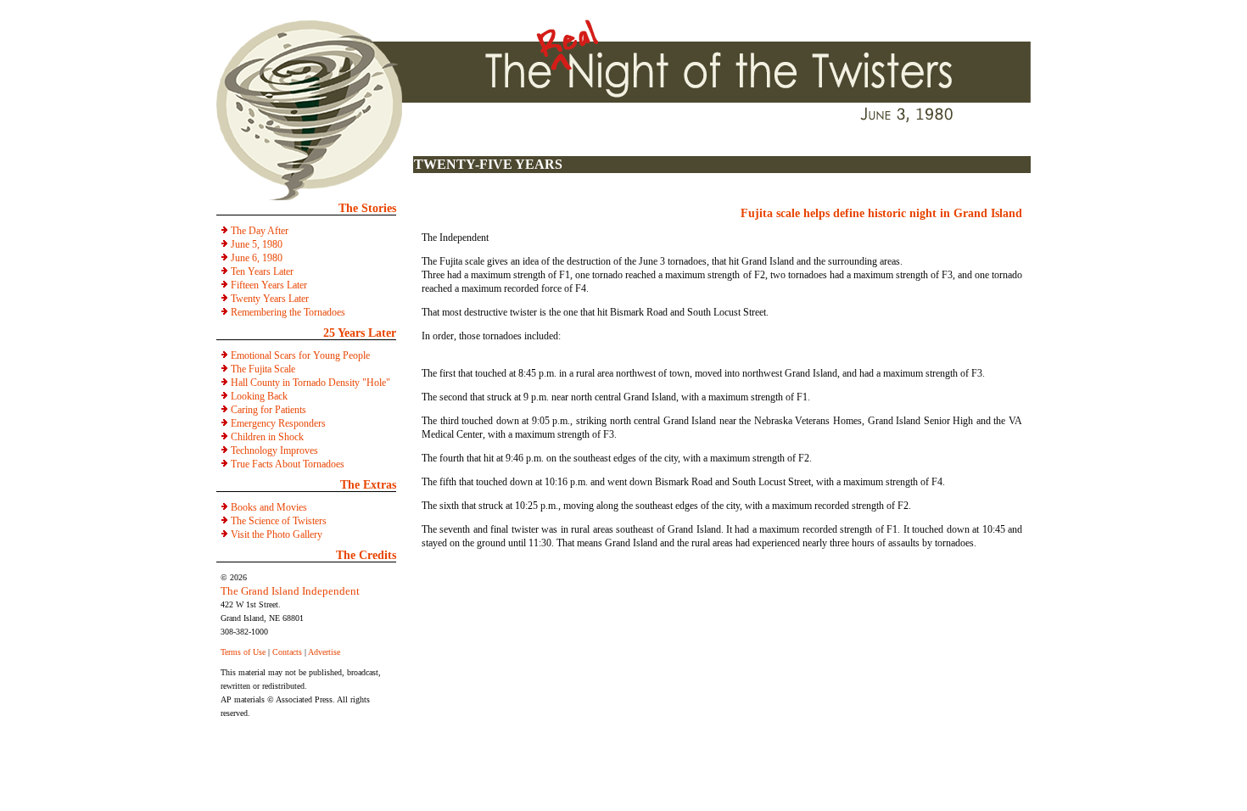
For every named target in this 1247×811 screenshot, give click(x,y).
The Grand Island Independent (290, 590)
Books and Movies (269, 507)
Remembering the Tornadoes (288, 312)
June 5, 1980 (256, 244)
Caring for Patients (268, 410)
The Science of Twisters (279, 521)
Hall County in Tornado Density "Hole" (310, 383)
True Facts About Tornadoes (287, 464)
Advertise (324, 652)
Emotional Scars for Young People (300, 355)
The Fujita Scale (263, 369)
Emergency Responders (278, 423)
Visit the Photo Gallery (276, 534)
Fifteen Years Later (269, 285)
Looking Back (259, 396)
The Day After (259, 231)
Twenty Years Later (270, 299)
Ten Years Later (262, 271)
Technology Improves (274, 450)
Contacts (287, 652)
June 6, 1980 (256, 258)
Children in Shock (267, 437)
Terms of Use (243, 652)
